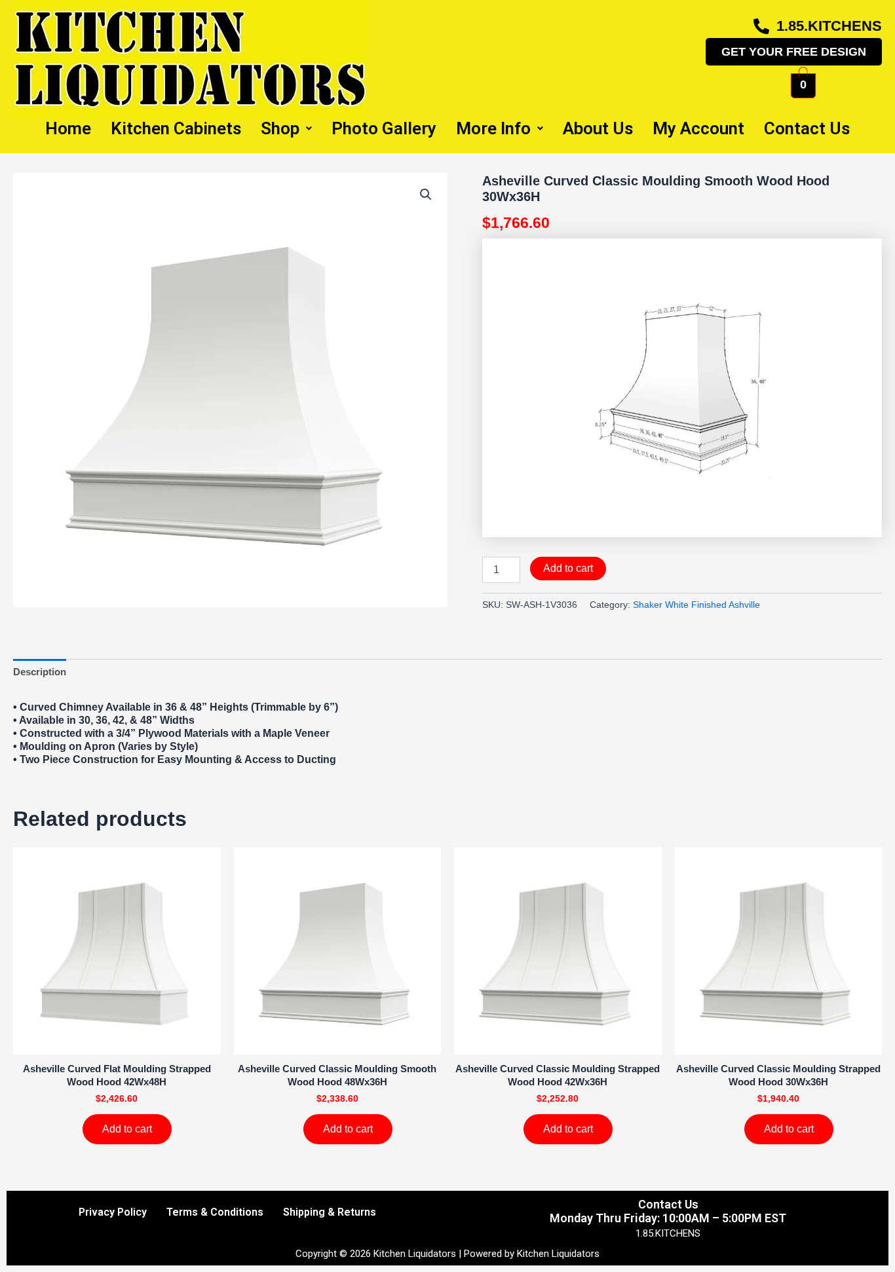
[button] (426, 194)
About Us (598, 128)
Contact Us (807, 128)
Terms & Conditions (214, 1212)
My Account (698, 128)
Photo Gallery (384, 128)
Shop (280, 128)
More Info (493, 128)
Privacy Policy (113, 1212)
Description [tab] (39, 671)
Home (68, 128)
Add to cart (568, 568)
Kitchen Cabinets (176, 128)
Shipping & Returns (329, 1212)
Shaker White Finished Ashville (696, 605)
